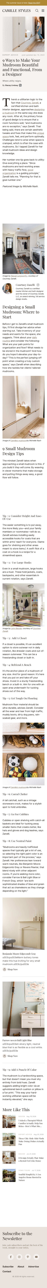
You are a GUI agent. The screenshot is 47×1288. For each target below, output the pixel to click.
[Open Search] (37, 11)
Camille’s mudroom (19, 440)
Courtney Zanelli (29, 102)
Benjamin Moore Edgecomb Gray (19, 953)
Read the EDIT (34, 3)
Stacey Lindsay (11, 85)
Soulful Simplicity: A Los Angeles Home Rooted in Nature (30, 1177)
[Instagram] (19, 1257)
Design (22, 1116)
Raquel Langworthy (19, 276)
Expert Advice (10, 55)
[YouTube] (36, 1257)
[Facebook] (11, 1257)
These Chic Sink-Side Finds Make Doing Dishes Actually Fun (31, 1141)
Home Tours (24, 1170)
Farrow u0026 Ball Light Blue (17, 1040)
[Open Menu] (43, 11)
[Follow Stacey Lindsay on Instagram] (21, 85)
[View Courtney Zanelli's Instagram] (38, 284)
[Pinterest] (28, 1257)
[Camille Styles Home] (17, 10)
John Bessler (16, 628)
